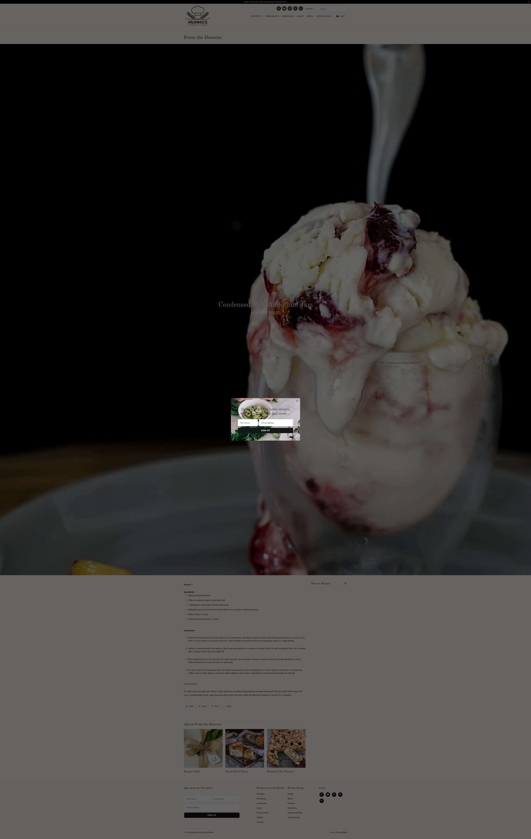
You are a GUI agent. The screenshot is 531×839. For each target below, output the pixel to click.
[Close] (297, 401)
